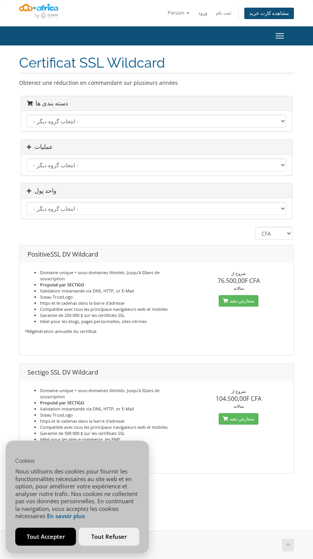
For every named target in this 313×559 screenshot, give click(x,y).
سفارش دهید (241, 300)
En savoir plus (66, 516)
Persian (177, 13)
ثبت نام (223, 13)
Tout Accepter (46, 536)
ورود (202, 13)
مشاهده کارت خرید (269, 13)
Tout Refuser (109, 536)
